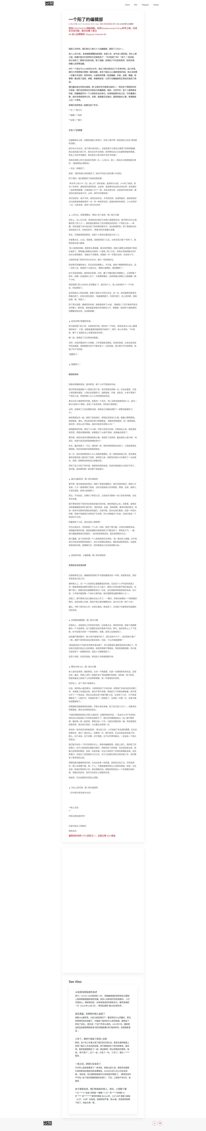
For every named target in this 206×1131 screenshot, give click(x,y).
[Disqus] (103, 883)
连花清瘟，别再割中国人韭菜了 (90, 1013)
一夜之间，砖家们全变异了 (88, 1064)
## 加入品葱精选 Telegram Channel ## (87, 34)
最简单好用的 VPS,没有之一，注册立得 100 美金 (92, 835)
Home (127, 5)
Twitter (156, 5)
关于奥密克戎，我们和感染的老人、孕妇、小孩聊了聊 (101, 1089)
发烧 (117, 24)
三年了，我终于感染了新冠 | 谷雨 (91, 1039)
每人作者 (74, 24)
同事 (105, 24)
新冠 (101, 24)
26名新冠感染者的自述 (86, 992)
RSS (135, 5)
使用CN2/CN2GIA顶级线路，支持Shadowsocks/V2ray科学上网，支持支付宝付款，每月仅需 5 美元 (103, 29)
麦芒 (114, 24)
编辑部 (109, 24)
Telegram (145, 5)
